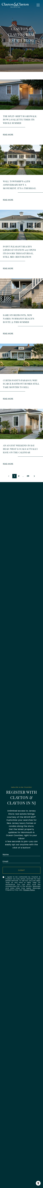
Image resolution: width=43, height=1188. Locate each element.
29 (28, 476)
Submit (21, 870)
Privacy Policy (29, 890)
